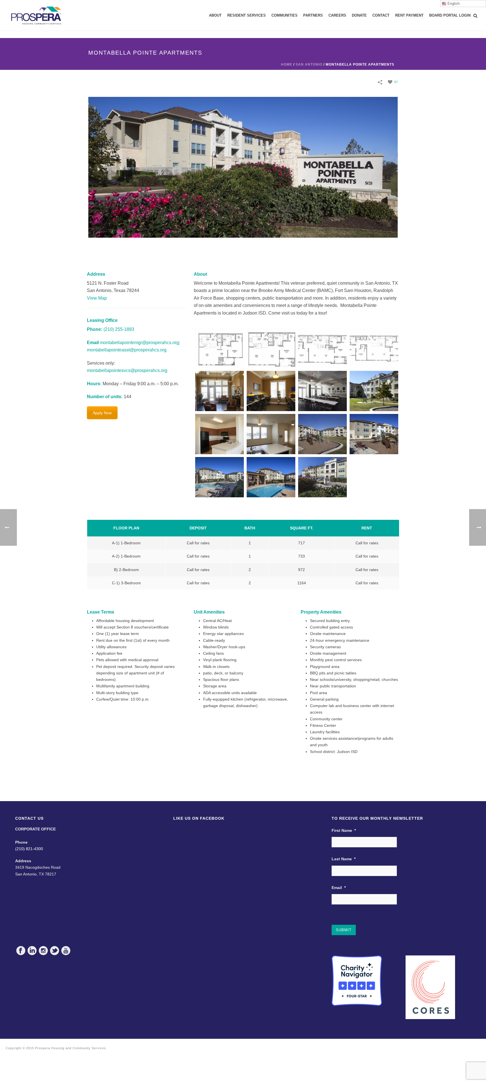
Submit (344, 930)
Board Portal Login (450, 15)
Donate (359, 15)
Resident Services (246, 15)
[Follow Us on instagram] (43, 950)
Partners (313, 15)
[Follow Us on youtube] (65, 950)
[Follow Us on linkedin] (32, 950)
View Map (97, 298)
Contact (381, 15)
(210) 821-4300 (29, 848)
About (215, 15)
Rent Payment (409, 15)
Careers (337, 15)
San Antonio (309, 64)
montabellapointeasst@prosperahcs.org (126, 349)
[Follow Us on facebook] (20, 950)
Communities (284, 15)
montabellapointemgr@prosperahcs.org (139, 342)
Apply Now (102, 413)
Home (286, 64)
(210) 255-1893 (119, 329)
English (453, 3)
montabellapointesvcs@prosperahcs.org (127, 370)
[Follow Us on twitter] (54, 950)
